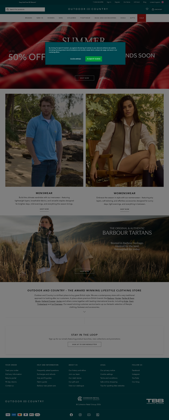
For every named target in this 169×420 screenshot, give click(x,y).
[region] (85, 53)
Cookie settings (75, 59)
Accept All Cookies (93, 59)
